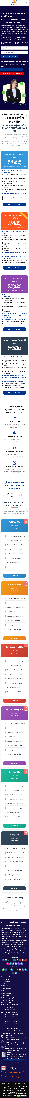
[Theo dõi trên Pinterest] (20, 960)
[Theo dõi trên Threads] (17, 960)
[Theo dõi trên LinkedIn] (23, 960)
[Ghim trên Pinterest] (20, 969)
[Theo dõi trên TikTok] (9, 960)
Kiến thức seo (22, 1083)
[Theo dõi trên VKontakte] (13, 963)
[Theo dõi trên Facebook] (3, 960)
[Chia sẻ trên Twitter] (11, 969)
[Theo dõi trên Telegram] (16, 963)
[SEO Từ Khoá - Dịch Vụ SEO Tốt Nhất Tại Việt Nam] (14, 2)
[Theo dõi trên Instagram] (6, 960)
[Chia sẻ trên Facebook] (6, 969)
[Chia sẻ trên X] (9, 969)
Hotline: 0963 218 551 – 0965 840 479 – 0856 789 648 (14, 485)
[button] (2, 2)
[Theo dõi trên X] (11, 960)
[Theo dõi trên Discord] (21, 963)
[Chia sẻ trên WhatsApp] (3, 969)
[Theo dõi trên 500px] (10, 963)
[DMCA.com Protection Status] (22, 1095)
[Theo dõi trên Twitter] (14, 960)
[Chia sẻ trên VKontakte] (23, 969)
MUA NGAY (14, 576)
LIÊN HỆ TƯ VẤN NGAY (14, 204)
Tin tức (15, 1084)
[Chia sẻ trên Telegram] (16, 973)
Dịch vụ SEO (14, 1083)
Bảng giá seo (6, 1083)
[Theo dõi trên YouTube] (25, 960)
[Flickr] (7, 963)
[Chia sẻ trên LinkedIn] (25, 969)
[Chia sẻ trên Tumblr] (13, 973)
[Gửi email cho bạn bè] (17, 969)
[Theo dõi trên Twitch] (18, 963)
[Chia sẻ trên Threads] (14, 969)
